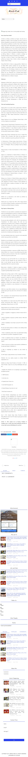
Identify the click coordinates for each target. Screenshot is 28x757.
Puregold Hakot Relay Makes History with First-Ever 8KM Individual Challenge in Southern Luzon (17, 698)
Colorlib (17, 755)
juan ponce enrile (7, 431)
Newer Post (6, 465)
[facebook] (17, 1)
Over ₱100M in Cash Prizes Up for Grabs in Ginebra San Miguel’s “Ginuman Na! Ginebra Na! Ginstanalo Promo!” (16, 562)
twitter (10, 434)
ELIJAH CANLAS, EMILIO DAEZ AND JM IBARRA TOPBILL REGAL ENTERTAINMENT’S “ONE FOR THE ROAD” (16, 538)
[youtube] (9, 1)
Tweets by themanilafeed (6, 625)
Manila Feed (13, 753)
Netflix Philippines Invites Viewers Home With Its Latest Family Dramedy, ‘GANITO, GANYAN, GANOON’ (16, 545)
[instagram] (12, 1)
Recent (5, 631)
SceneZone (14, 447)
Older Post (21, 465)
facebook (4, 434)
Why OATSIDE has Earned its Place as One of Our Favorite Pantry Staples (17, 704)
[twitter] (14, 1)
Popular (14, 631)
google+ (15, 434)
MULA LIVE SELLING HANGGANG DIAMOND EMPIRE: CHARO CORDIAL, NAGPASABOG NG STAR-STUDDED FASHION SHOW (16, 594)
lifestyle (14, 431)
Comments (23, 631)
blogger (5, 470)
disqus (13, 470)
